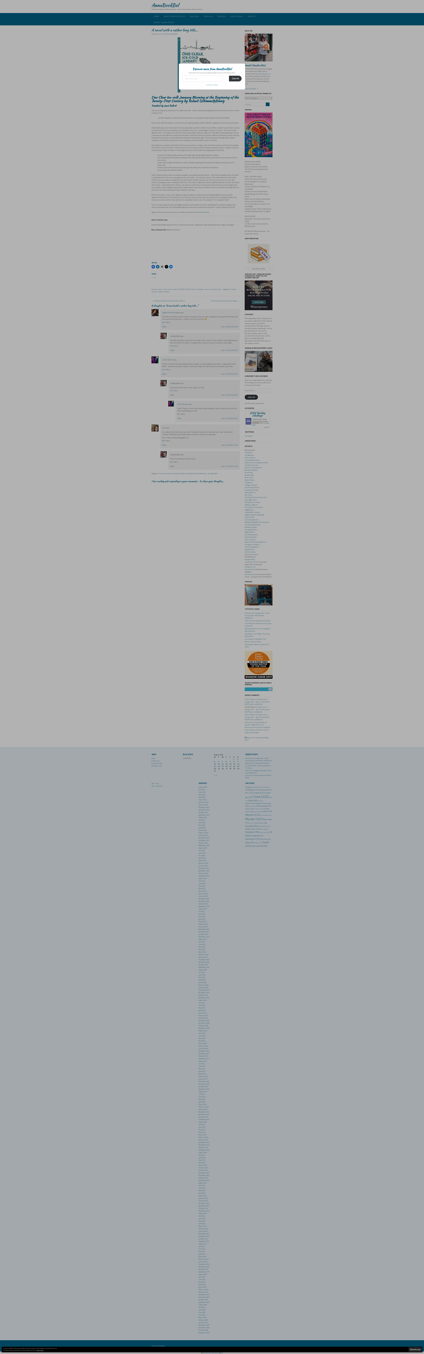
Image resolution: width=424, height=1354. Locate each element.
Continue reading (212, 85)
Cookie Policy (40, 1350)
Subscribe (235, 78)
